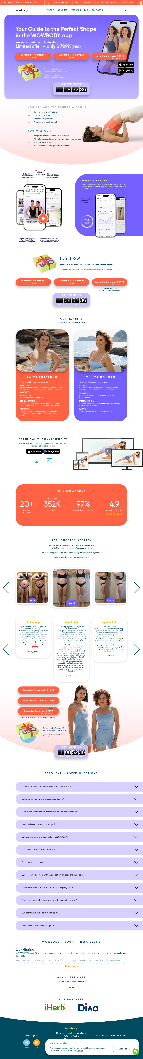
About (50, 10)
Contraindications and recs (71, 1033)
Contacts (97, 10)
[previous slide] (6, 587)
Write (71, 987)
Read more (71, 966)
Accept (123, 1049)
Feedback (75, 10)
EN (124, 10)
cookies (80, 1051)
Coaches (62, 10)
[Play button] (43, 219)
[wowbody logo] (22, 10)
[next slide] (137, 587)
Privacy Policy (71, 1036)
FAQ (86, 10)
